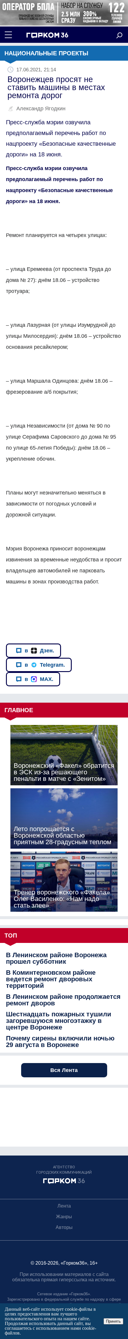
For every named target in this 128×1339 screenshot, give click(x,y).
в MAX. (39, 679)
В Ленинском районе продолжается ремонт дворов (63, 1000)
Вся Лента (64, 1070)
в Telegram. (45, 665)
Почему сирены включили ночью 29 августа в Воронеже (60, 1041)
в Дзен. (39, 651)
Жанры (64, 1216)
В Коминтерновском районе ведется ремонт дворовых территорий (51, 979)
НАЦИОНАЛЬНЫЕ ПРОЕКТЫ (46, 53)
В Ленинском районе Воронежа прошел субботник (56, 958)
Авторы (64, 1227)
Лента (64, 1205)
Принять (113, 1321)
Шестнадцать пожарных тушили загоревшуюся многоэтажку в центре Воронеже (58, 1021)
